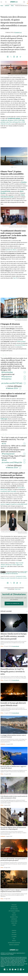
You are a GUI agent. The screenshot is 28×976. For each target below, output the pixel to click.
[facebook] (4, 969)
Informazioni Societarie (14, 942)
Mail (14, 938)
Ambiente (3, 744)
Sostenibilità (12, 578)
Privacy (14, 940)
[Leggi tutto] (26, 611)
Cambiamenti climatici (21, 576)
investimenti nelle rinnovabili (8, 491)
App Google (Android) (14, 911)
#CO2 (4, 444)
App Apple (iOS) (14, 909)
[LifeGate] (14, 2)
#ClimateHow (6, 379)
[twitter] (7, 969)
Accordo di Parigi (20, 345)
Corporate (14, 919)
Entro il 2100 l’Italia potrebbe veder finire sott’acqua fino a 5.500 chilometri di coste (13, 122)
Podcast (14, 915)
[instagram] (18, 969)
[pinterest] (10, 969)
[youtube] (15, 969)
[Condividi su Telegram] (20, 57)
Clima (2, 646)
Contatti (14, 932)
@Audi (4, 460)
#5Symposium (6, 376)
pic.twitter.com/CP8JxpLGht (12, 462)
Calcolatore (14, 921)
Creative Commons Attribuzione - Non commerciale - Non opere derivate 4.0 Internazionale (14, 572)
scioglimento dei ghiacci (7, 120)
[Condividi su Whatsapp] (17, 57)
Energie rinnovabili (5, 578)
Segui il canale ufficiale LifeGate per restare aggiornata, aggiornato (12, 564)
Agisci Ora (14, 923)
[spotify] (12, 969)
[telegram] (23, 969)
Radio (14, 913)
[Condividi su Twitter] (11, 57)
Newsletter (14, 906)
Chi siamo (14, 934)
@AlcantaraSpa (7, 372)
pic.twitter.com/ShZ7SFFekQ (11, 383)
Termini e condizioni (14, 944)
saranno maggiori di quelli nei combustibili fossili (14, 504)
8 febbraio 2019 (12, 388)
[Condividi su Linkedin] (14, 57)
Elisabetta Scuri (18, 32)
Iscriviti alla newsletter (12, 603)
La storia (14, 936)
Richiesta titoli (14, 917)
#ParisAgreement (8, 454)
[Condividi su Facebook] (8, 57)
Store (7, 2)
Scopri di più (18, 589)
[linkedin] (20, 969)
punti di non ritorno (11, 250)
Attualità (14, 904)
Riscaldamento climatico (21, 578)
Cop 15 (15, 278)
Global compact (21, 341)
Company (14, 930)
